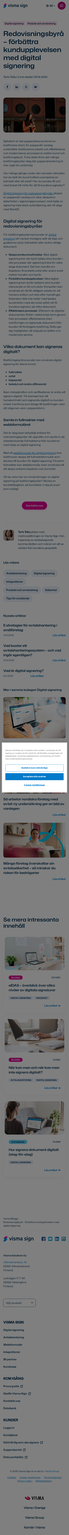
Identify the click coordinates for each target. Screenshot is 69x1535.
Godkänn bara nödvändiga (34, 767)
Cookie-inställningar (34, 785)
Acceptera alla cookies (34, 776)
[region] (34, 767)
